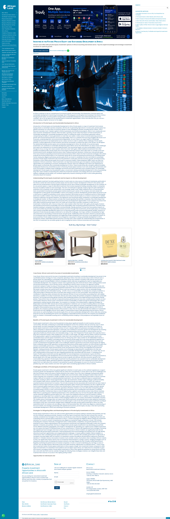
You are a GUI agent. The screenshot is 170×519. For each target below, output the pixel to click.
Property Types (5, 105)
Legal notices (44, 514)
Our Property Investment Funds (9, 16)
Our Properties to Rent (46, 506)
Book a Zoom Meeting (7, 99)
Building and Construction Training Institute (8, 71)
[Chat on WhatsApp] (3, 515)
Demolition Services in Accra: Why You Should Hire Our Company (149, 14)
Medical (77, 262)
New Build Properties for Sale (8, 25)
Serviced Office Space (7, 27)
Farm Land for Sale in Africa (8, 37)
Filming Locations (6, 43)
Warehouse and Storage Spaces (9, 45)
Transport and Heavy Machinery (9, 52)
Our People (4, 95)
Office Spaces (5, 31)
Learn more (52, 518)
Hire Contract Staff (6, 79)
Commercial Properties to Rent (9, 33)
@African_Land (32, 464)
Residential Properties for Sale (9, 23)
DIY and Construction (113, 262)
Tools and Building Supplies (8, 48)
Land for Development (6, 41)
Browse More (83, 268)
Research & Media (26, 506)
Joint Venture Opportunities (8, 64)
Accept (168, 518)
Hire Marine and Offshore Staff (9, 84)
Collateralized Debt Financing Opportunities (8, 67)
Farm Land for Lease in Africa (8, 39)
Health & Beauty (46, 262)
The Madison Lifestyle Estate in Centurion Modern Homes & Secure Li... (151, 28)
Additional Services (6, 101)
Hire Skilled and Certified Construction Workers (7, 74)
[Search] (167, 8)
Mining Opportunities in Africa (9, 50)
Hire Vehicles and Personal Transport (8, 82)
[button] (80, 270)
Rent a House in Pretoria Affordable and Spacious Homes (151, 19)
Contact (4, 97)
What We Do (5, 12)
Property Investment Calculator (9, 103)
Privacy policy (36, 514)
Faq (65, 508)
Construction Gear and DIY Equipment (8, 89)
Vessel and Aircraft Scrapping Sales (9, 61)
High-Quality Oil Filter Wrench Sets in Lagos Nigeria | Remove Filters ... (151, 25)
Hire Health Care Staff (7, 86)
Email (56, 477)
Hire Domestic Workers (7, 77)
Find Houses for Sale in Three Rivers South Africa (148, 23)
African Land (9, 7)
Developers (4, 93)
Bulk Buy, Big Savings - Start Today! (82, 225)
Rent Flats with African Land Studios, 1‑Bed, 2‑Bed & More (151, 21)
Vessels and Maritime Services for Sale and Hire (9, 55)
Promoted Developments (7, 18)
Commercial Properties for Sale (9, 35)
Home (23, 502)
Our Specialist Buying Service (8, 14)
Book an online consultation (41, 50)
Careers (4, 107)
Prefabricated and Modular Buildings (8, 58)
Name (56, 473)
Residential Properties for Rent (9, 20)
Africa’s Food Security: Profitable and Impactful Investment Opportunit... (151, 32)
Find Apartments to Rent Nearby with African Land (149, 17)
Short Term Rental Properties (8, 29)
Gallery (66, 502)
